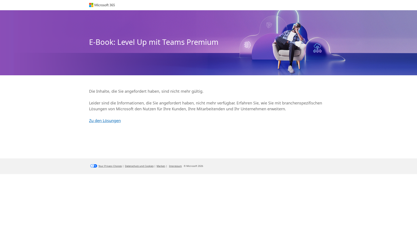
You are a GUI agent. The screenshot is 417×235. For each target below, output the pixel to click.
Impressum (175, 166)
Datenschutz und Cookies (139, 166)
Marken (161, 166)
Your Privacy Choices (110, 166)
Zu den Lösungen (105, 120)
